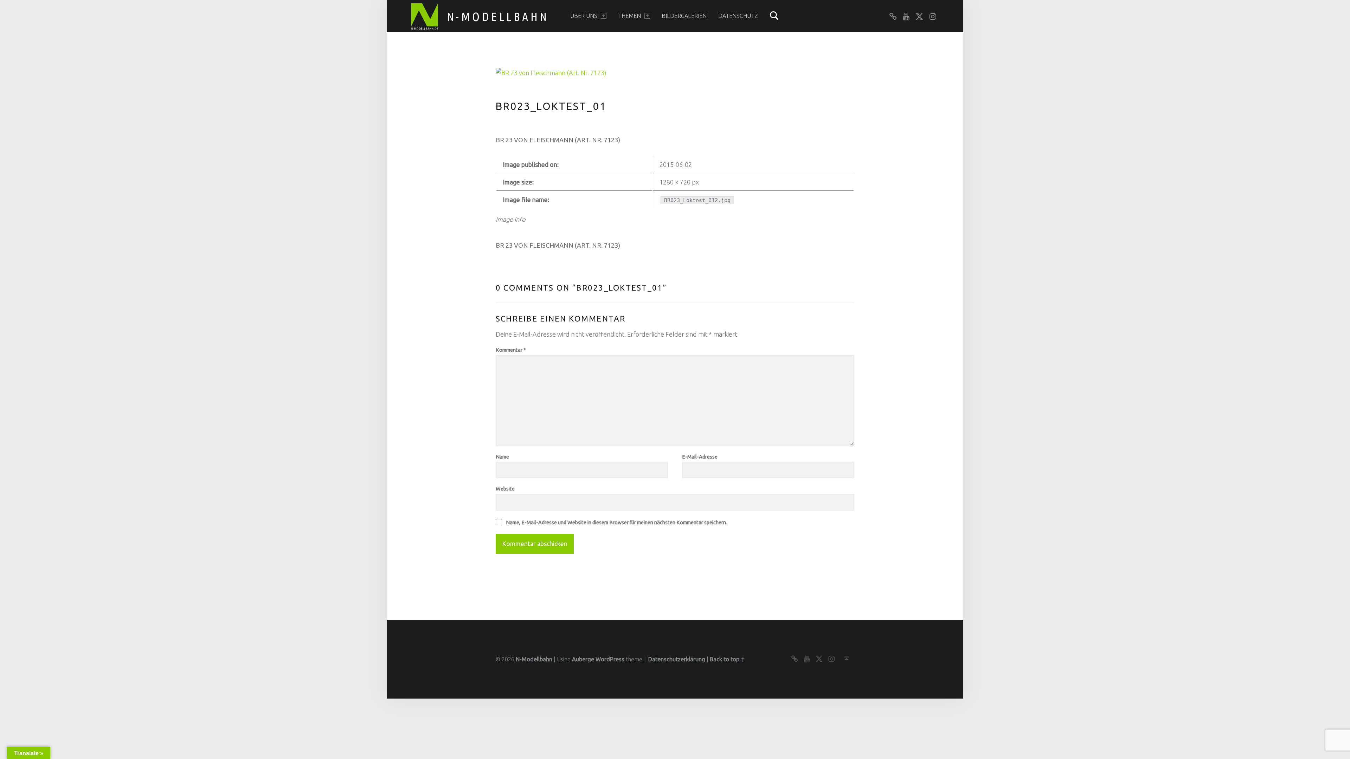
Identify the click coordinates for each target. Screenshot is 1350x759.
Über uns (583, 16)
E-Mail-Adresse (700, 457)
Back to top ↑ (727, 659)
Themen (629, 16)
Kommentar (511, 350)
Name (502, 457)
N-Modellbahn (498, 16)
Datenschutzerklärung (676, 659)
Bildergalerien (684, 16)
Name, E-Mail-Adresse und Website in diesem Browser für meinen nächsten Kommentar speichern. (616, 522)
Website (505, 489)
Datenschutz (738, 16)
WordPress (610, 659)
